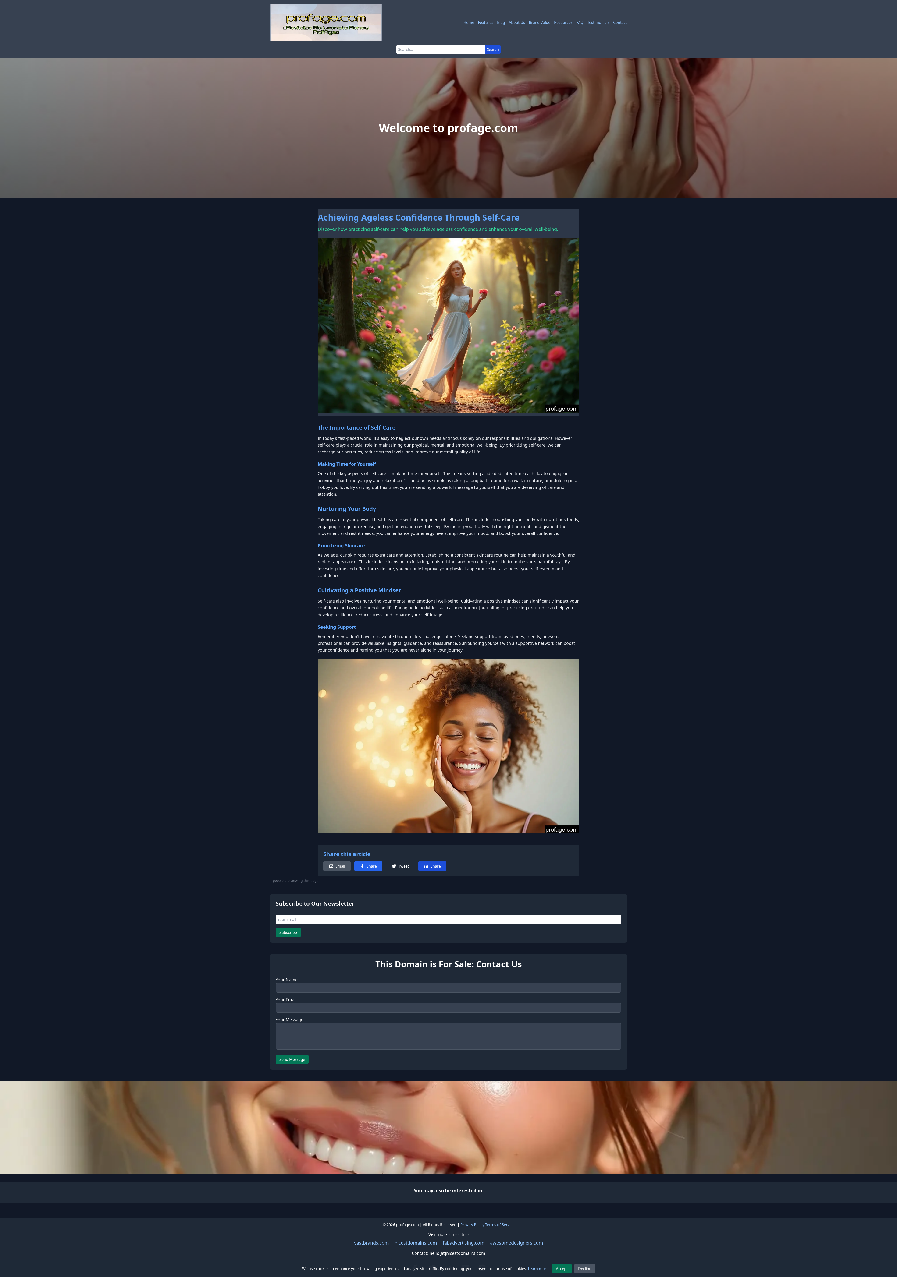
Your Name (287, 979)
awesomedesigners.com (516, 1243)
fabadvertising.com (463, 1243)
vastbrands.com (371, 1243)
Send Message (292, 1059)
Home (468, 22)
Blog (501, 22)
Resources (563, 22)
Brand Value (539, 22)
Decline (584, 1268)
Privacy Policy (472, 1224)
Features (485, 22)
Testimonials (598, 22)
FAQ (580, 22)
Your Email (286, 999)
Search (493, 49)
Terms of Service (499, 1224)
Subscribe (288, 932)
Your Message (289, 1020)
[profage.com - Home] (326, 22)
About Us (517, 22)
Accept (562, 1268)
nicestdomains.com (416, 1243)
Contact (620, 22)
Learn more (538, 1268)
